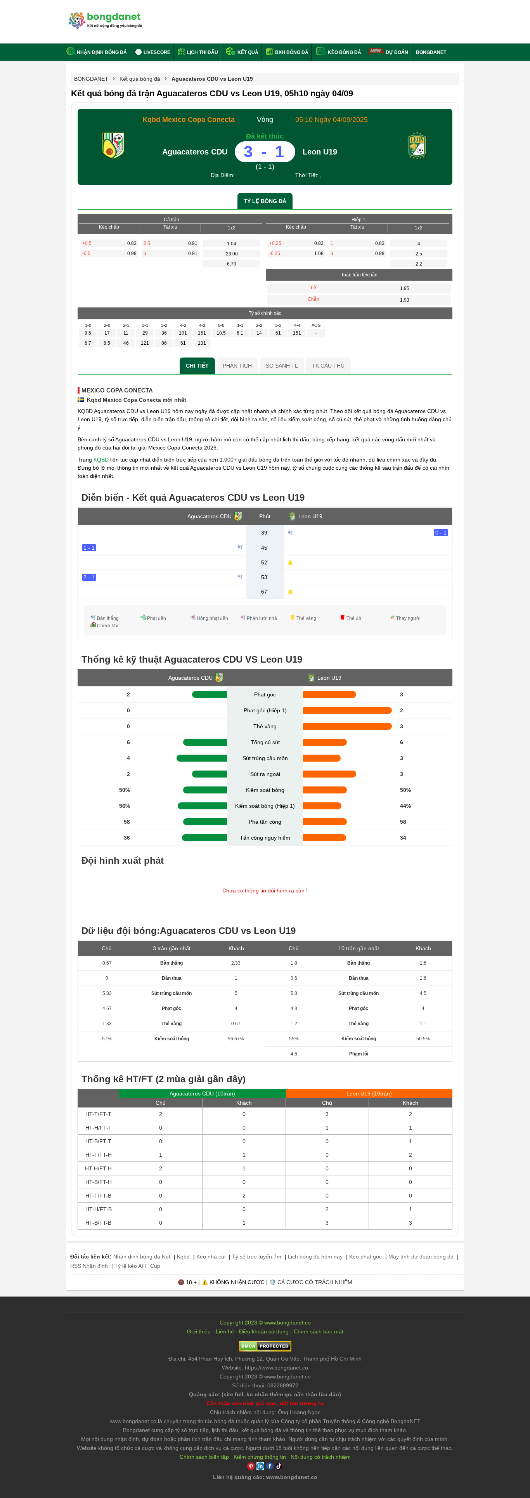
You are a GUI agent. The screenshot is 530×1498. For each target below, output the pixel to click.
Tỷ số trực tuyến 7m (256, 1256)
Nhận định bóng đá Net (141, 1256)
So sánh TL (282, 366)
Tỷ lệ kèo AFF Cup (137, 1266)
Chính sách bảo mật (318, 1331)
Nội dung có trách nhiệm (321, 1457)
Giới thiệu (199, 1331)
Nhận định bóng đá (102, 52)
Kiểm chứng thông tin (260, 1457)
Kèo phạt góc (365, 1256)
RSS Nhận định (89, 1266)
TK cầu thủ (328, 366)
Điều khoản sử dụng (264, 1331)
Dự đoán (397, 52)
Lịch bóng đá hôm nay (315, 1256)
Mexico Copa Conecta (117, 390)
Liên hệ (225, 1331)
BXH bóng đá (291, 52)
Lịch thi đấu (202, 52)
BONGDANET (431, 52)
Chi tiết (197, 366)
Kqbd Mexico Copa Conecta (188, 119)
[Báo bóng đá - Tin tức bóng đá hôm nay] (104, 15)
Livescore (156, 52)
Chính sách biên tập (204, 1457)
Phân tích (237, 366)
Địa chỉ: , (265, 1359)
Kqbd (183, 1256)
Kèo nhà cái (210, 1256)
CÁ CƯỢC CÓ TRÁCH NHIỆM (314, 1282)
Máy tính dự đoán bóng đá (421, 1256)
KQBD (101, 460)
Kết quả (247, 52)
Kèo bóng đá (344, 52)
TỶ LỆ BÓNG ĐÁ (265, 201)
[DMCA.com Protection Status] (265, 1350)
